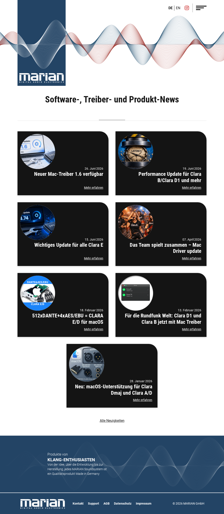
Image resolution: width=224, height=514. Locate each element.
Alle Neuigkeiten (112, 421)
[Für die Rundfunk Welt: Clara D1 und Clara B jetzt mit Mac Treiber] (135, 293)
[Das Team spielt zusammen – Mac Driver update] (135, 222)
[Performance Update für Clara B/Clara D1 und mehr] (135, 151)
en (178, 8)
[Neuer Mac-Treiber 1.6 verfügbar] (37, 151)
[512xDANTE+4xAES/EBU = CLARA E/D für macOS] (37, 293)
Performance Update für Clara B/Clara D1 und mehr (169, 177)
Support (93, 503)
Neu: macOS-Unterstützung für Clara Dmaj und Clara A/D (113, 390)
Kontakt (78, 503)
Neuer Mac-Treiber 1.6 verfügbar (68, 174)
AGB (106, 503)
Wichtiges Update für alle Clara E (68, 245)
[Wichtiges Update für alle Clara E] (37, 222)
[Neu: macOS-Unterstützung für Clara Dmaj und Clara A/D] (86, 364)
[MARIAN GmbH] (42, 78)
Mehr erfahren (93, 187)
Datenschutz (122, 503)
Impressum (143, 503)
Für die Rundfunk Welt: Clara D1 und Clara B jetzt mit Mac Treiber (163, 319)
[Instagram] (187, 8)
